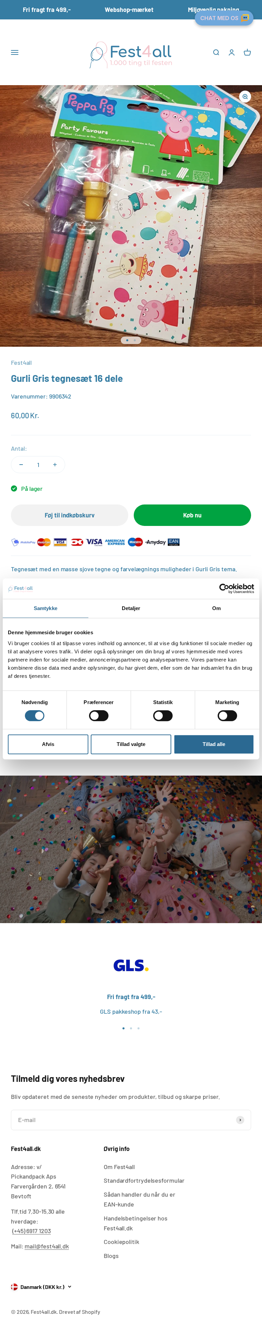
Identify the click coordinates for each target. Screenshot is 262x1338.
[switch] (98, 715)
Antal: (19, 448)
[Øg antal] (55, 464)
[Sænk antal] (21, 464)
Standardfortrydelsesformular (144, 1180)
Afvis (48, 744)
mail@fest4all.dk (47, 1246)
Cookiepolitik (121, 1241)
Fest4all (21, 362)
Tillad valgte (131, 744)
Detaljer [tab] (131, 608)
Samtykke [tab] (45, 608)
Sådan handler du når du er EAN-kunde (139, 1199)
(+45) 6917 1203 (31, 1230)
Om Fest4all (119, 1166)
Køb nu (192, 515)
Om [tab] (216, 608)
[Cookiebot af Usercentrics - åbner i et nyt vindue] (224, 589)
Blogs (111, 1255)
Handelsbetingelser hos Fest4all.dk (136, 1223)
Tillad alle (214, 744)
